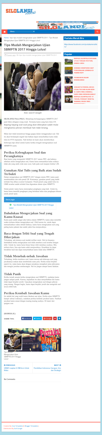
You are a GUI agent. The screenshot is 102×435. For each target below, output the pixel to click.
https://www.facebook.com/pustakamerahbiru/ (80, 45)
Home (6, 37)
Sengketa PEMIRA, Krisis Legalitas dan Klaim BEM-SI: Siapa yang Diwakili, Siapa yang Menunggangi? (84, 91)
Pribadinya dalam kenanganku (81, 78)
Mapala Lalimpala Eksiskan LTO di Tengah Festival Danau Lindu (85, 60)
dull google (18, 428)
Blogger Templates (31, 426)
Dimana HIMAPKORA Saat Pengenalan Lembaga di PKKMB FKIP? (84, 70)
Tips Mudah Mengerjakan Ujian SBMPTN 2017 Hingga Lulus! (12, 355)
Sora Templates (17, 426)
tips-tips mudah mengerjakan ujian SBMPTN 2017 (29, 37)
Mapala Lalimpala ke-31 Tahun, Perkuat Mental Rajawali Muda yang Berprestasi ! (84, 100)
